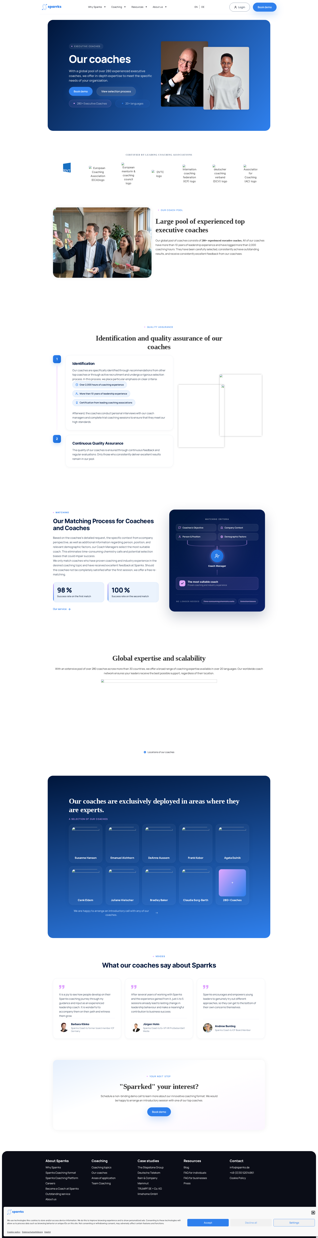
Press (187, 1183)
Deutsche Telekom (149, 1172)
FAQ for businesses (195, 1178)
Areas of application (104, 1178)
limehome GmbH (148, 1194)
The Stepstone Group (150, 1167)
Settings (294, 1222)
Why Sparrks (95, 6)
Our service (60, 609)
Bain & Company (147, 1178)
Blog (186, 1167)
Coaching (116, 6)
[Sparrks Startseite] (51, 7)
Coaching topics (101, 1167)
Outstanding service (58, 1194)
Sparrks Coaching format (61, 1172)
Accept (208, 1222)
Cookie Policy (238, 1178)
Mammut (143, 1183)
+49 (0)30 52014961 (242, 1172)
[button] (313, 1212)
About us (158, 6)
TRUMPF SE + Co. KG (150, 1188)
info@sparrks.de (239, 1167)
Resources (137, 6)
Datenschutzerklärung (32, 1232)
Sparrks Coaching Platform (62, 1178)
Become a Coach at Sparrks (62, 1188)
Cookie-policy (13, 1232)
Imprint (47, 1232)
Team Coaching (101, 1183)
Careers (50, 1183)
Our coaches (99, 1172)
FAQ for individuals (195, 1172)
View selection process (116, 91)
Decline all (251, 1222)
